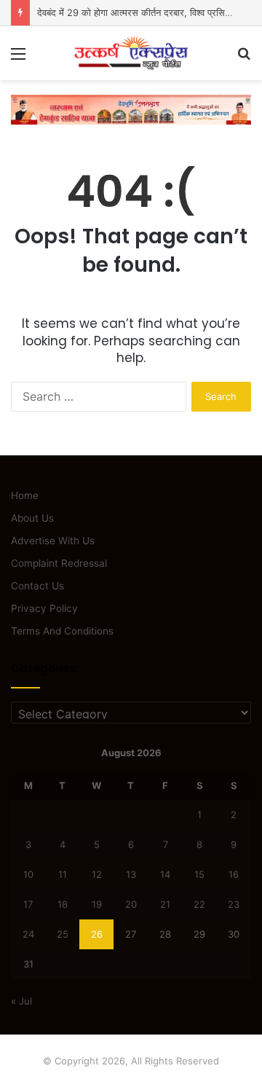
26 (97, 934)
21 (165, 904)
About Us (32, 518)
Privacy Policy (44, 608)
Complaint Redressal (59, 563)
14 (165, 874)
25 (62, 934)
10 (28, 874)
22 (199, 904)
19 (97, 904)
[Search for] (244, 58)
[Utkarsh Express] (131, 53)
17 (28, 904)
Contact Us (37, 586)
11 (62, 874)
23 (233, 904)
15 (199, 874)
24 (28, 934)
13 (131, 874)
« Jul (21, 1001)
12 (97, 874)
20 (131, 904)
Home (25, 495)
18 (62, 904)
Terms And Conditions (62, 631)
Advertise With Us (53, 540)
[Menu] (18, 58)
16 (234, 874)
